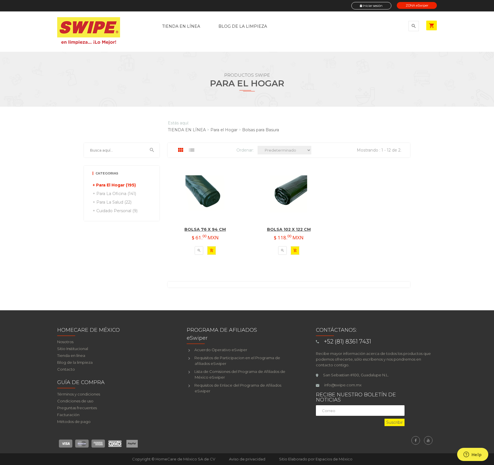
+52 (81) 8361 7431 (347, 341)
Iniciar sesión (372, 6)
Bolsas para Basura (260, 129)
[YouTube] (428, 440)
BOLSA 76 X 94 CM (205, 229)
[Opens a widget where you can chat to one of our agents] (472, 455)
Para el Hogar (224, 129)
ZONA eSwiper (417, 5)
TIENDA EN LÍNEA (181, 26)
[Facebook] (415, 440)
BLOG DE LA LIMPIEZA (242, 26)
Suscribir (394, 422)
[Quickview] (199, 250)
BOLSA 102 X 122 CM (289, 229)
